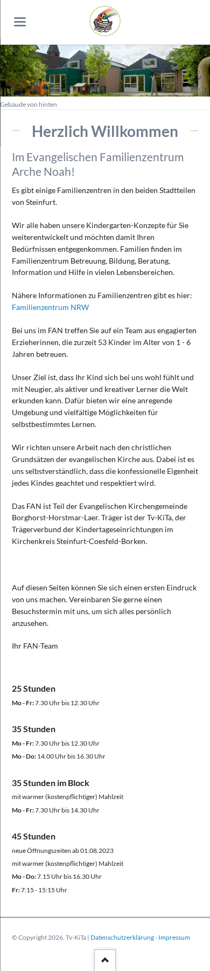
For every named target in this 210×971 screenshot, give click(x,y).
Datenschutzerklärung (122, 937)
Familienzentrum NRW (50, 307)
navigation (20, 21)
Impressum (174, 937)
